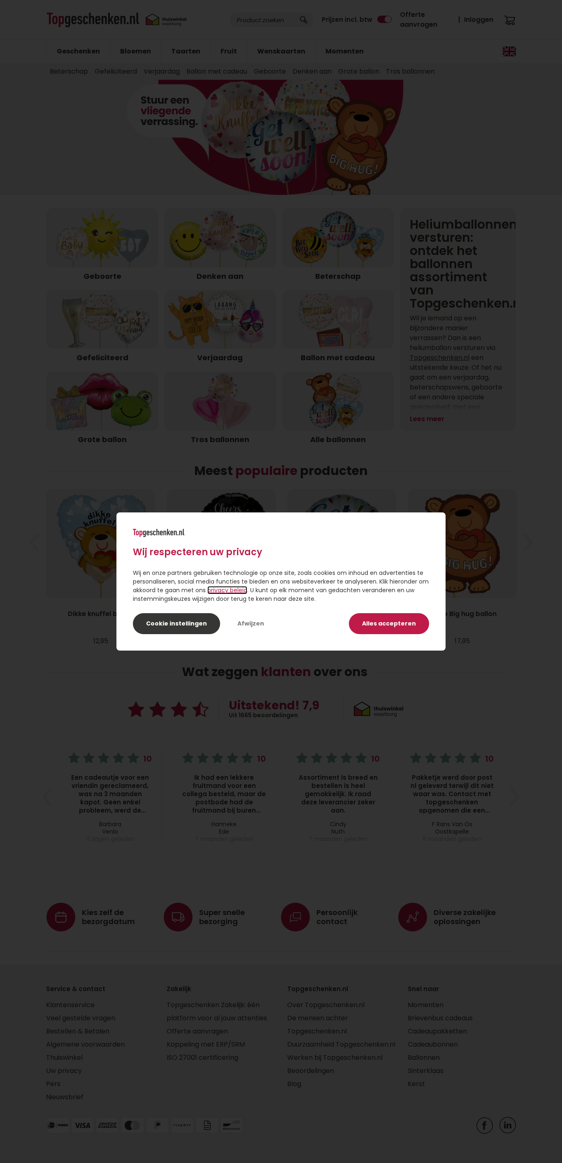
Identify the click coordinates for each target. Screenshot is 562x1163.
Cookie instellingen (176, 623)
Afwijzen (250, 623)
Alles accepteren (389, 623)
